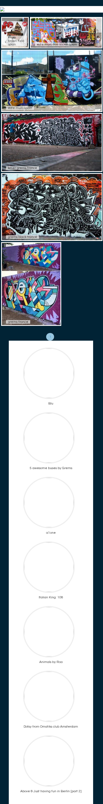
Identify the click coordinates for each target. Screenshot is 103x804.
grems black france (22, 237)
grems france (18, 322)
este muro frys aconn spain (57, 44)
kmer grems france (22, 168)
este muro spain (20, 108)
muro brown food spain (16, 41)
